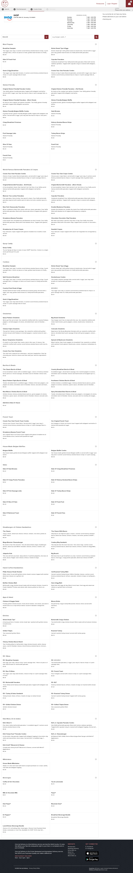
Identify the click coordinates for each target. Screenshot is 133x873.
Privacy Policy (32, 868)
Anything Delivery (73, 848)
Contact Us (71, 854)
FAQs (38, 868)
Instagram (90, 848)
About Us (70, 852)
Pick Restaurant (20, 9)
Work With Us (72, 855)
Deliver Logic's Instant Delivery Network (107, 868)
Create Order (36, 9)
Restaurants (71, 846)
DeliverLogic (104, 870)
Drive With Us (72, 850)
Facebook (90, 846)
